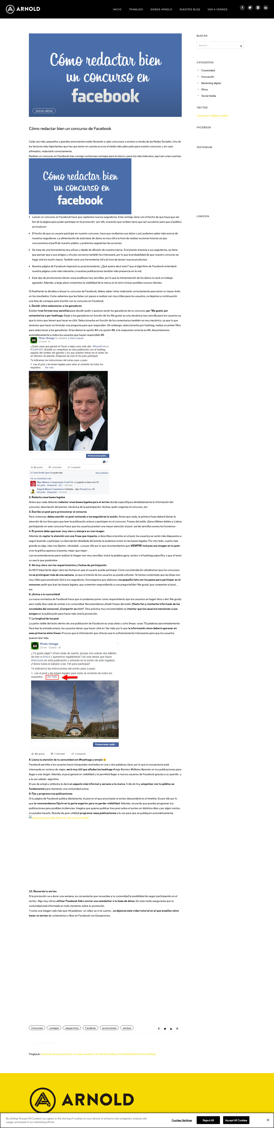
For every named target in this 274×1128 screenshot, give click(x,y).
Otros (204, 89)
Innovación (207, 76)
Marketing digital (211, 83)
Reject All (208, 1120)
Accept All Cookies (236, 1120)
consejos (54, 1027)
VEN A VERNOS (218, 9)
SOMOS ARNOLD (161, 9)
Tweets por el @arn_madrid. (213, 115)
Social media (44, 110)
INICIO (117, 9)
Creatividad (208, 70)
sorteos (127, 1027)
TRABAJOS (136, 9)
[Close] (268, 1120)
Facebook (90, 1027)
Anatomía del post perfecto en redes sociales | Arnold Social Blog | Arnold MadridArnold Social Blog (98, 1054)
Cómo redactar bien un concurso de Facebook (70, 128)
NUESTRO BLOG (190, 9)
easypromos (71, 1027)
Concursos (37, 1027)
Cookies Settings (182, 1120)
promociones (109, 1027)
